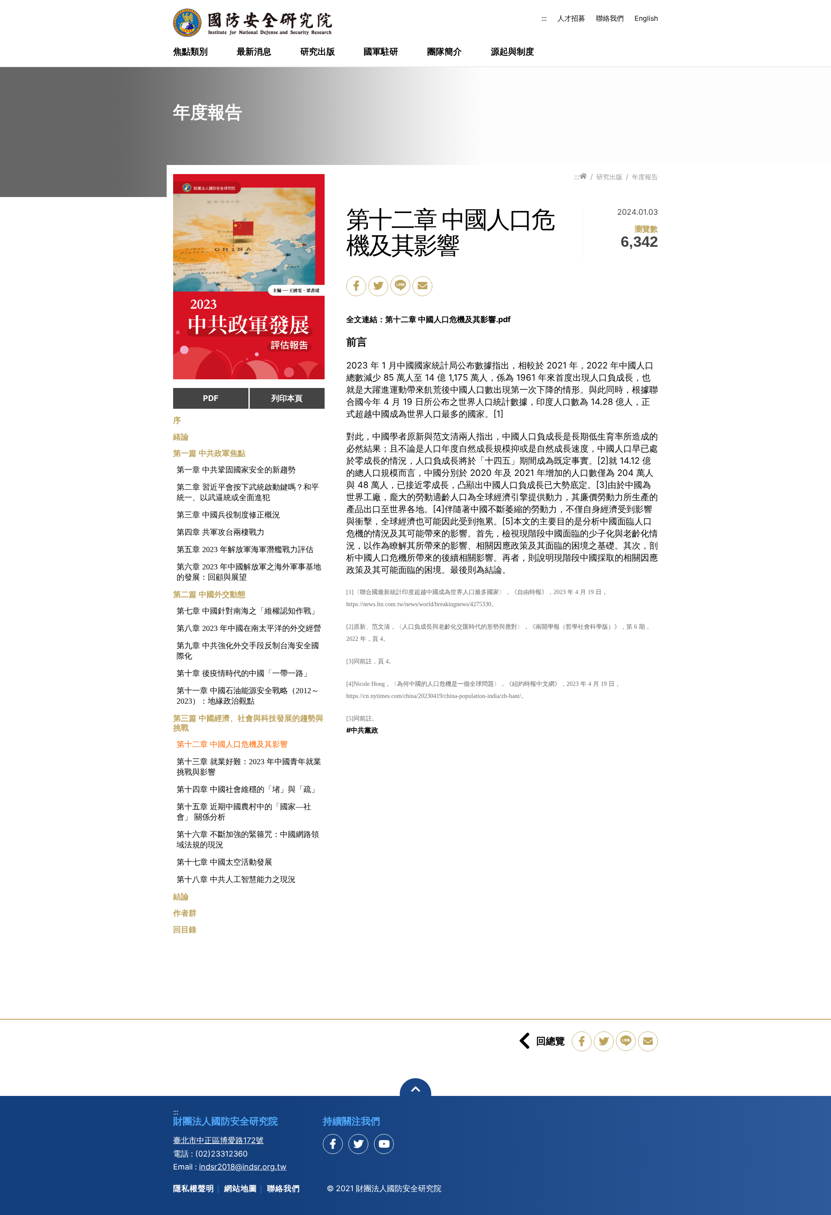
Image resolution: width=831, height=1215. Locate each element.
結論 (181, 896)
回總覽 (550, 1041)
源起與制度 (512, 52)
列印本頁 (287, 398)
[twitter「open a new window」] (378, 286)
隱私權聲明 (193, 1188)
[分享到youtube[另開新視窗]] (384, 1144)
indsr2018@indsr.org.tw (243, 1166)
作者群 (184, 913)
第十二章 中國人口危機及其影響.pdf (448, 319)
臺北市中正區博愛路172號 (218, 1140)
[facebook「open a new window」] (356, 286)
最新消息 (254, 52)
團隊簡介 (444, 52)
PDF (211, 398)
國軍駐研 (381, 52)
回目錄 (184, 929)
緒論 (181, 437)
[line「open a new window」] (400, 285)
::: (544, 18)
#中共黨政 (362, 730)
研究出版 (317, 52)
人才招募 (571, 18)
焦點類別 (190, 52)
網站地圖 (240, 1188)
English (646, 18)
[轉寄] (422, 286)
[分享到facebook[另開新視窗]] (333, 1144)
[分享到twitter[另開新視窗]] (358, 1144)
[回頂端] (416, 1094)
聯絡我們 (610, 18)
